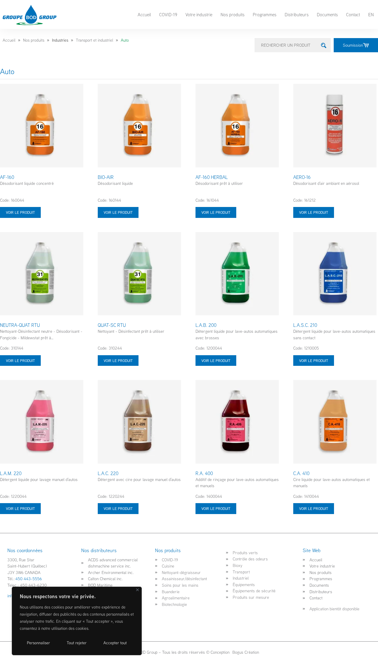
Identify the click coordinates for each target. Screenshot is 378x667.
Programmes (264, 14)
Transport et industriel (94, 40)
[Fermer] (137, 589)
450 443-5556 (28, 578)
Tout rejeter (77, 642)
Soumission (353, 45)
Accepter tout (115, 642)
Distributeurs (297, 14)
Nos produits (233, 14)
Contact (353, 14)
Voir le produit (20, 212)
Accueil (144, 14)
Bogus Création (245, 652)
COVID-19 (168, 14)
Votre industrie (198, 14)
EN (371, 14)
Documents (327, 14)
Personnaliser (38, 642)
